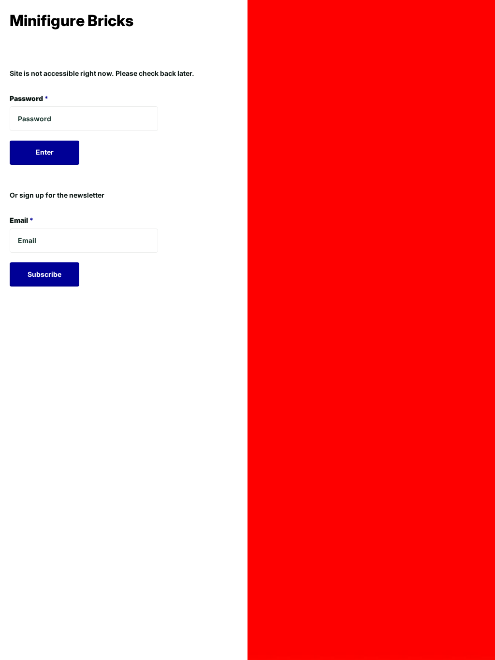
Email (21, 220)
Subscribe (44, 274)
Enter (45, 152)
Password (29, 98)
